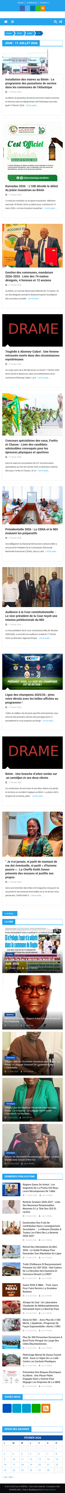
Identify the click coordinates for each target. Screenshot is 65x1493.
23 (5, 1470)
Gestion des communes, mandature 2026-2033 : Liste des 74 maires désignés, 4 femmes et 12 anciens (29, 276)
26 (31, 1470)
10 (14, 1459)
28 (48, 1470)
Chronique (10, 1058)
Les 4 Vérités (31, 968)
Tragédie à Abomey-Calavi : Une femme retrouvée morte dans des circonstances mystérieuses (32, 355)
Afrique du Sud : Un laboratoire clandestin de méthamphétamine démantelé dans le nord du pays (41, 1305)
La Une (10, 954)
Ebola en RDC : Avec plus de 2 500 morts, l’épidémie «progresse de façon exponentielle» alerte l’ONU (41, 1323)
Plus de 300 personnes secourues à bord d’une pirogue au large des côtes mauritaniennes (42, 1340)
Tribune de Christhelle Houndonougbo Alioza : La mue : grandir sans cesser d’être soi (32, 1158)
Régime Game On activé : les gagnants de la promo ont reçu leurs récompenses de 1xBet (40, 1188)
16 (5, 1464)
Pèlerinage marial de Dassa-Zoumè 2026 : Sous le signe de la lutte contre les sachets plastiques (42, 1358)
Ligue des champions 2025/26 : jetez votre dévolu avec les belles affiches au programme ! (31, 698)
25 (22, 1470)
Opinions (10, 1015)
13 (39, 1459)
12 (31, 1459)
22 (57, 1464)
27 (39, 1470)
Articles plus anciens (11, 913)
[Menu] (12, 21)
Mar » (11, 1477)
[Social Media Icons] (7, 1408)
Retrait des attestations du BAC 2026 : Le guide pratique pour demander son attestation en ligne (42, 1250)
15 (57, 1459)
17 (14, 1464)
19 (31, 1464)
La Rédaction (31, 3)
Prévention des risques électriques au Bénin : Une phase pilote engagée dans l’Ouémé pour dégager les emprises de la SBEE (42, 1377)
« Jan (4, 1477)
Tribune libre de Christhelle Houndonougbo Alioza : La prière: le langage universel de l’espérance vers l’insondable (32, 1064)
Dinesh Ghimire (49, 1490)
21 (48, 1464)
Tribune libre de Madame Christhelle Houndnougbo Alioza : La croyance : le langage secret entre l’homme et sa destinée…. (31, 1110)
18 (22, 1464)
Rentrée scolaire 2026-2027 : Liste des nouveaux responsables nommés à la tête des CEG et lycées (41, 1207)
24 (14, 1470)
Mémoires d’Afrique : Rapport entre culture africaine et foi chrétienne (32, 1020)
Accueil (20, 3)
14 (48, 1459)
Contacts (43, 3)
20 (39, 1464)
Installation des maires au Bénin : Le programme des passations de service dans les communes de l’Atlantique (30, 83)
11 (22, 1459)
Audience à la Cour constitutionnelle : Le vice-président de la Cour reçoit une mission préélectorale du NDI (31, 616)
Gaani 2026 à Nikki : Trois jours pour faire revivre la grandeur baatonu (40, 1288)
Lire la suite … (32, 105)
